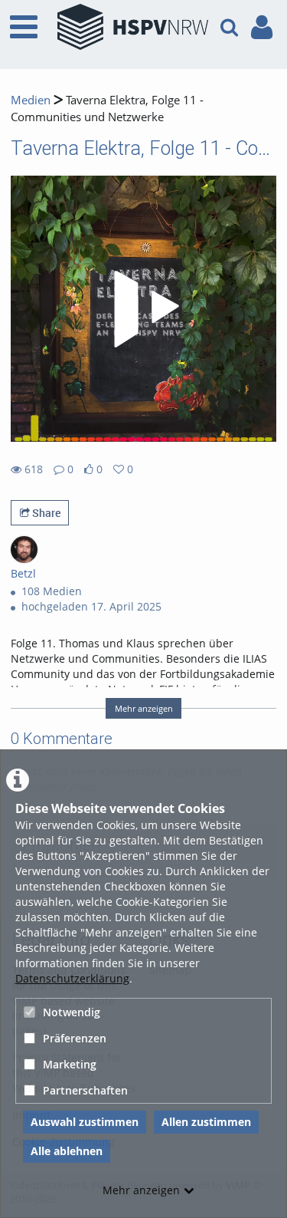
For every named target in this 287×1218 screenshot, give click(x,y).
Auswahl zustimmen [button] (85, 1121)
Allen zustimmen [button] (206, 1121)
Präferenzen (74, 1038)
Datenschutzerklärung (72, 978)
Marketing (69, 1064)
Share (45, 512)
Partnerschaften (85, 1090)
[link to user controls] (261, 27)
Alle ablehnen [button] (67, 1151)
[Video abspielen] (144, 309)
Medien (31, 100)
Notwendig (71, 1012)
